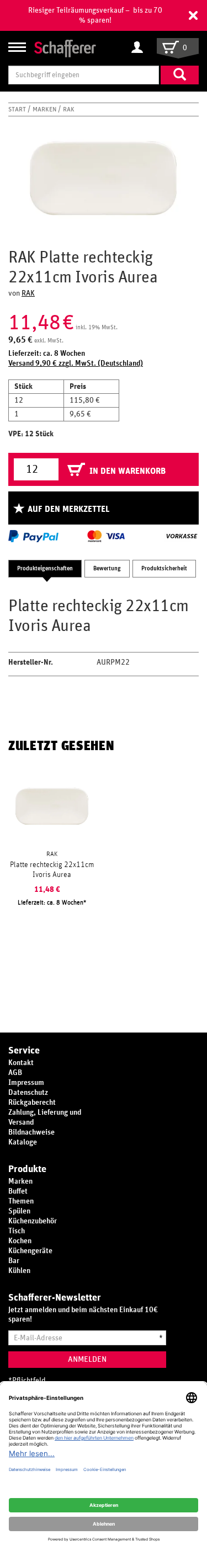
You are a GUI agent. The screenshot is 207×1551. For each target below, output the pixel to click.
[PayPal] (33, 536)
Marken (45, 109)
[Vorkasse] (181, 536)
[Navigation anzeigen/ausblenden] (17, 47)
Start (18, 109)
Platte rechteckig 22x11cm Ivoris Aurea (52, 870)
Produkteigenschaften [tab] (45, 568)
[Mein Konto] (139, 48)
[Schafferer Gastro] (65, 47)
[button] (193, 15)
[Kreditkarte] (105, 536)
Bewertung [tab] (107, 568)
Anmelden (87, 1359)
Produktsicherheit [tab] (164, 568)
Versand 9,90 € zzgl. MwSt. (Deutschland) (75, 363)
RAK (69, 109)
